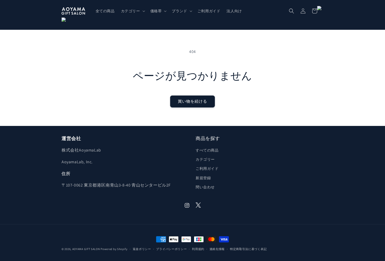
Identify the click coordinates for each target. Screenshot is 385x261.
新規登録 (203, 178)
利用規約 (198, 249)
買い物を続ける (192, 101)
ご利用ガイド (207, 168)
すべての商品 (207, 150)
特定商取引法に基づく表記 (248, 249)
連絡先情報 (217, 249)
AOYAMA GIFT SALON (86, 249)
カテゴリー (205, 159)
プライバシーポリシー (171, 249)
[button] (132, 10)
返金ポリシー (142, 249)
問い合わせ (205, 187)
